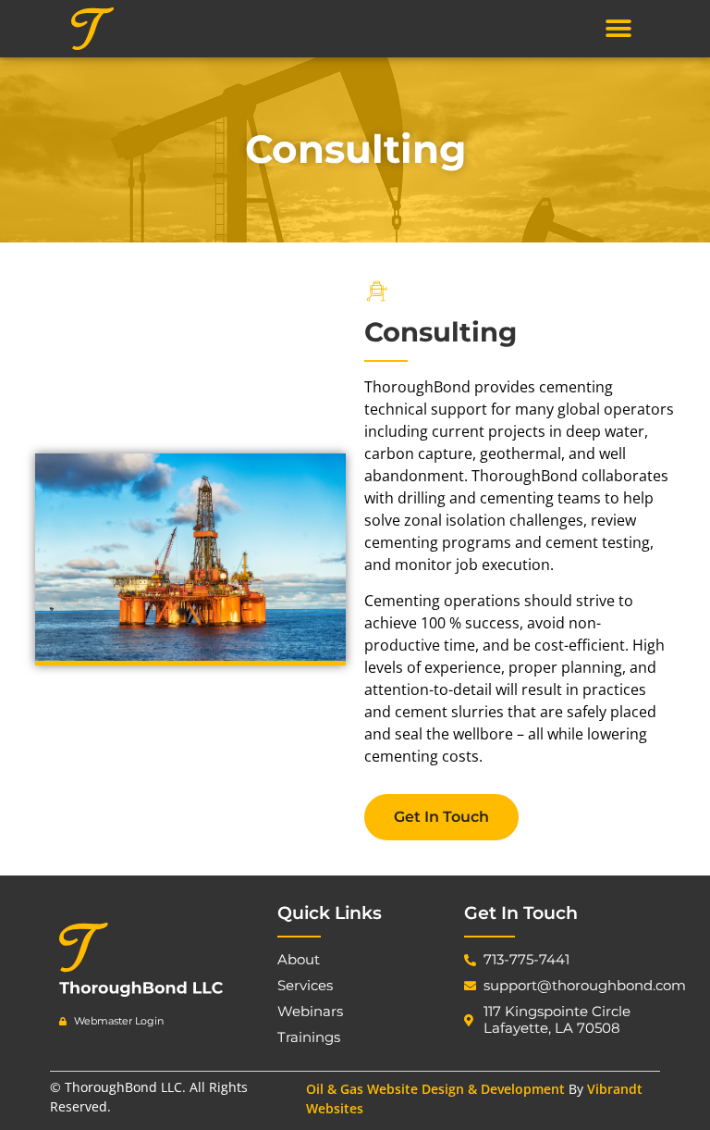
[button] (618, 28)
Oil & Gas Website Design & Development (435, 1089)
